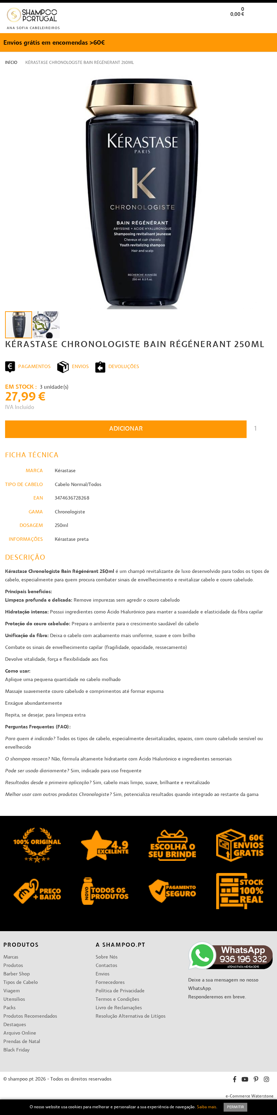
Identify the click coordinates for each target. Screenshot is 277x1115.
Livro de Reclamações (119, 1008)
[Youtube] (245, 1080)
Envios (102, 974)
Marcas (10, 957)
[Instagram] (266, 1080)
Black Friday (16, 1050)
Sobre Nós (107, 957)
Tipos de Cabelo (20, 982)
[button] (266, 25)
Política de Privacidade (120, 991)
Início (11, 63)
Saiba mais (206, 1107)
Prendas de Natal (21, 1042)
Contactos (106, 966)
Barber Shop (16, 974)
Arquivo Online (19, 1033)
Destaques (14, 1025)
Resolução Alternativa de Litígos (131, 1016)
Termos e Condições (117, 999)
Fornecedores (110, 982)
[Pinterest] (256, 1080)
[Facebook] (234, 1080)
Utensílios (14, 999)
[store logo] (32, 16)
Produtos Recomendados (30, 1016)
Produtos (13, 966)
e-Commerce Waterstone (250, 1096)
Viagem (11, 991)
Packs (9, 1008)
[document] (138, 1107)
